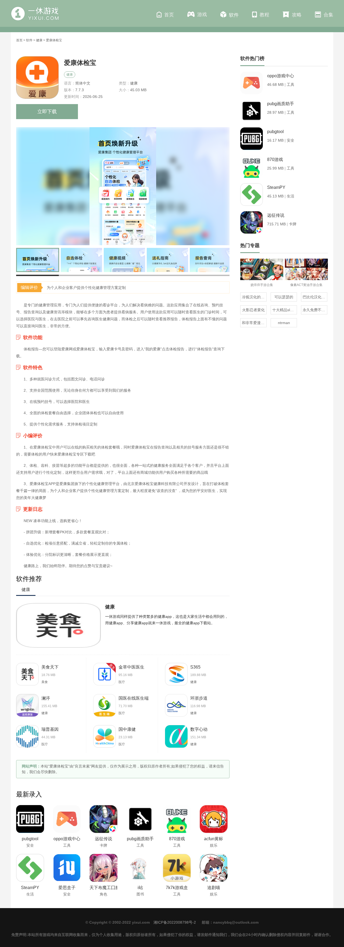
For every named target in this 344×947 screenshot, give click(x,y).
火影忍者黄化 (253, 310)
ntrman (284, 323)
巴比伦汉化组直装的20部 (315, 297)
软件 (234, 15)
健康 (39, 40)
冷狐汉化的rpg (254, 297)
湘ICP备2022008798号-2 (174, 922)
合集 (328, 14)
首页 (169, 14)
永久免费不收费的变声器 (315, 310)
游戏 (202, 14)
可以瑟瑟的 (283, 297)
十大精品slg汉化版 (284, 310)
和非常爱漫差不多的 (254, 323)
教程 (264, 14)
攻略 (297, 14)
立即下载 (47, 111)
